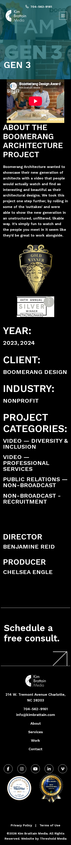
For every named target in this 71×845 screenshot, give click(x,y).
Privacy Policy (21, 825)
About (35, 723)
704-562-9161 (41, 7)
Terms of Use (49, 825)
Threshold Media (53, 838)
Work (35, 740)
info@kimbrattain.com (35, 715)
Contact (35, 749)
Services (35, 732)
